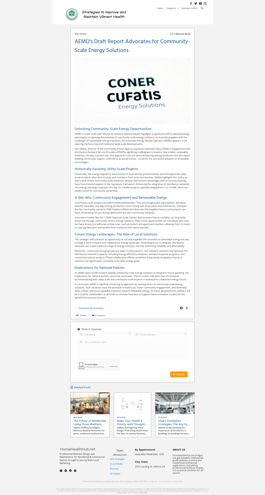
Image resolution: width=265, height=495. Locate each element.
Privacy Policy (178, 481)
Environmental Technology (91, 308)
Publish (180, 374)
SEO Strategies (117, 459)
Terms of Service (164, 481)
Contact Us (153, 481)
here (145, 493)
